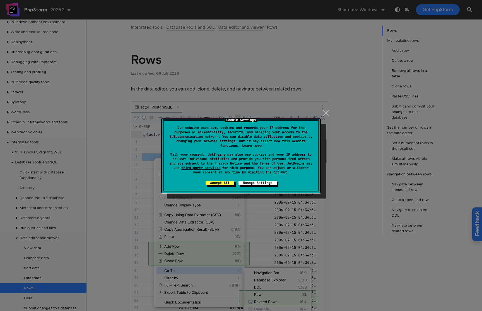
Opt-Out (280, 172)
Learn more (252, 145)
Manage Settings (257, 183)
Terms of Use (271, 163)
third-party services (200, 168)
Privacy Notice (228, 163)
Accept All (220, 183)
